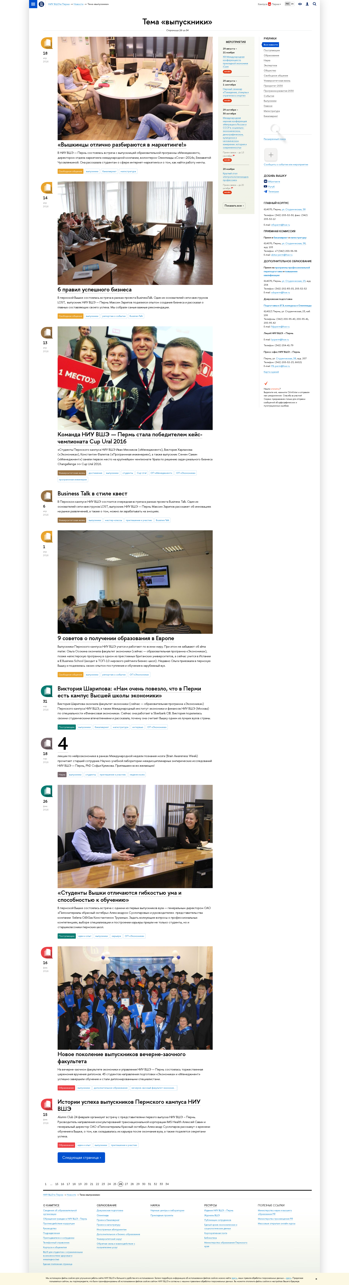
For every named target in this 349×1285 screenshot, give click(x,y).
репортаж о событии (114, 316)
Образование (271, 55)
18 (74, 1184)
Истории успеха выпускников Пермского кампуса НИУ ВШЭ (129, 1105)
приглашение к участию (139, 520)
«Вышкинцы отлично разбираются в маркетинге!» (122, 144)
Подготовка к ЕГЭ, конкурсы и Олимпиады (288, 305)
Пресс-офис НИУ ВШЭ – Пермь (282, 351)
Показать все (233, 205)
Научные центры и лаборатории (167, 1210)
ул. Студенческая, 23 (294, 281)
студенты (128, 473)
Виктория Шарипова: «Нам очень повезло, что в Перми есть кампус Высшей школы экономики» (129, 691)
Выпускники (270, 100)
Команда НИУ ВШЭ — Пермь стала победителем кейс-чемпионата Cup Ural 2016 (130, 437)
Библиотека (210, 1237)
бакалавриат (281, 237)
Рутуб (271, 186)
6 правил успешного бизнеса (95, 289)
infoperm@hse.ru (280, 224)
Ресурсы (210, 1205)
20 (85, 1184)
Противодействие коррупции (59, 1223)
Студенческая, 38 (286, 358)
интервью (137, 727)
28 (132, 1184)
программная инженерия (73, 479)
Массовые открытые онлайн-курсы (276, 1223)
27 (126, 1184)
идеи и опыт (84, 936)
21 (91, 1184)
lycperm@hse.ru (280, 339)
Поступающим (272, 50)
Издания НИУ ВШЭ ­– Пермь (218, 1210)
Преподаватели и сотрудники (58, 1237)
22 (97, 1184)
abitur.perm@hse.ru (281, 254)
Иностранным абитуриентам (112, 1229)
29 (138, 1184)
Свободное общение (276, 75)
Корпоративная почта (215, 1233)
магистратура (128, 171)
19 (80, 1184)
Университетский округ (109, 1238)
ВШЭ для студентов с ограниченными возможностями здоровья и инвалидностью (63, 1255)
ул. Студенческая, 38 (294, 209)
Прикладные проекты (162, 1215)
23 (103, 1184)
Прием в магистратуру (108, 1224)
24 (109, 1184)
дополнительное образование (111, 1087)
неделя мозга (137, 774)
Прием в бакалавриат (108, 1220)
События (269, 95)
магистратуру (298, 237)
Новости (71, 1194)
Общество (270, 70)
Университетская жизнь (277, 80)
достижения (95, 473)
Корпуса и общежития (55, 1247)
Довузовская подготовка (278, 299)
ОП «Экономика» (185, 473)
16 (62, 1184)
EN (292, 4)
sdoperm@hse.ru (280, 292)
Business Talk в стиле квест (92, 493)
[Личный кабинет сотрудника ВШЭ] (307, 4)
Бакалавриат (271, 116)
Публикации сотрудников (217, 1220)
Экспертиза (270, 65)
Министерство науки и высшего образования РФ (275, 1212)
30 (143, 1184)
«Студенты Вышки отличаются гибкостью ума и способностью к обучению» (119, 896)
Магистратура (272, 111)
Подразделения (51, 1233)
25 (114, 1184)
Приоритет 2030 (273, 85)
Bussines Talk (136, 316)
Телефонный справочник (56, 1242)
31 (149, 1184)
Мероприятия (236, 42)
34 (167, 1184)
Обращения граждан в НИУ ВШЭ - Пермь (65, 1218)
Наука (267, 60)
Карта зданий (271, 371)
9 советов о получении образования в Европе (116, 638)
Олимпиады (103, 1215)
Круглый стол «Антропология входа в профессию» (235, 176)
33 (161, 1184)
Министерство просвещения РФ (275, 1218)
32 (155, 1184)
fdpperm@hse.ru (280, 326)
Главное (268, 105)
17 (68, 1184)
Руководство (50, 1228)
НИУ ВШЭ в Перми (53, 1194)
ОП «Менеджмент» (161, 473)
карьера (116, 936)
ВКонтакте (274, 181)
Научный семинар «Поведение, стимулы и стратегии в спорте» (236, 92)
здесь (234, 1278)
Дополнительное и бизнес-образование (118, 1234)
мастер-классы (113, 520)
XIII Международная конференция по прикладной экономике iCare (235, 61)
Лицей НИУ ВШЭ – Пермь (278, 333)
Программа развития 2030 (279, 90)
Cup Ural (142, 473)
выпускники (92, 171)
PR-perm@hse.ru (280, 366)
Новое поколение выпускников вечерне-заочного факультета (122, 1057)
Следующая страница (80, 1157)
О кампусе (51, 1205)
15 (56, 1184)
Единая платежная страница (57, 1264)
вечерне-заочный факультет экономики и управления (154, 1087)
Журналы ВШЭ (212, 1215)
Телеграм (273, 191)
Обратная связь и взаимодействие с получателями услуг (116, 1245)
